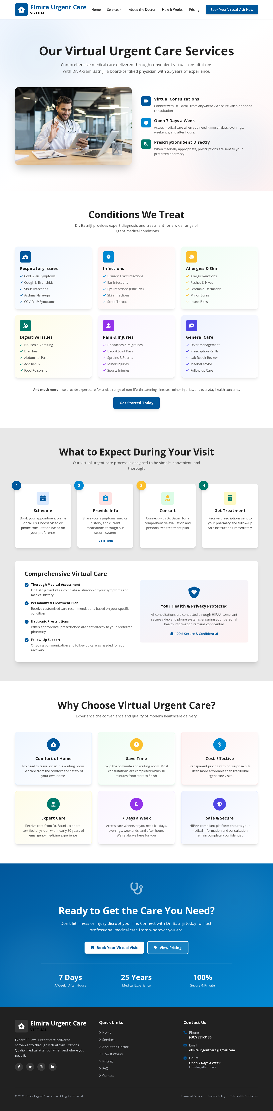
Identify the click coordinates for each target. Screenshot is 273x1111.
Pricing (194, 9)
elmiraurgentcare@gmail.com (212, 1050)
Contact (108, 1075)
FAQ (105, 1068)
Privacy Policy (216, 1096)
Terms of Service (192, 1096)
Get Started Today (136, 402)
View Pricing (171, 947)
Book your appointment (38, 518)
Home (96, 9)
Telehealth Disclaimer (244, 1096)
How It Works (172, 9)
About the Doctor (142, 9)
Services (113, 9)
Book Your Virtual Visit (117, 947)
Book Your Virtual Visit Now (232, 9)
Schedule (43, 510)
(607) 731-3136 (200, 1037)
